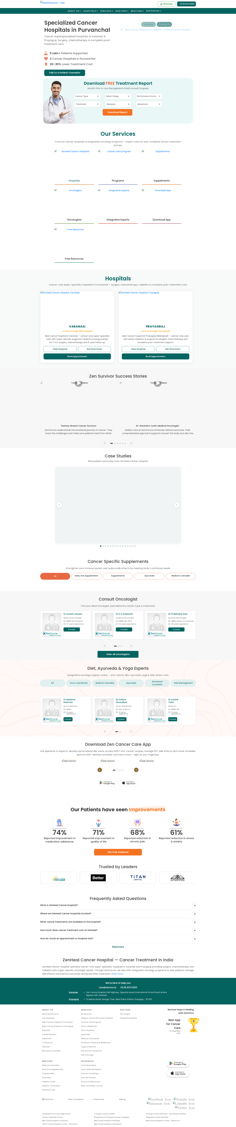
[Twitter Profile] (184, 1107)
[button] (112, 443)
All (55, 576)
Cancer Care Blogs (90, 1073)
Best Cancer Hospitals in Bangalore (107, 1124)
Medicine (47, 1061)
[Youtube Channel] (184, 1099)
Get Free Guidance (118, 852)
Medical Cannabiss (90, 1038)
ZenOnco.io (47, 1099)
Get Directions (94, 349)
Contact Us (47, 1042)
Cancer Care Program (91, 1022)
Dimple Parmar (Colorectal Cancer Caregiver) (111, 1117)
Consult (71, 629)
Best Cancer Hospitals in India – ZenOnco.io (163, 1120)
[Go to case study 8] (118, 546)
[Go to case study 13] (130, 546)
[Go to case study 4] (108, 546)
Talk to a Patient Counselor (65, 72)
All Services (86, 1014)
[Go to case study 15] (135, 546)
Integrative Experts (128, 1018)
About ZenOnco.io (50, 1014)
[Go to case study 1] (100, 546)
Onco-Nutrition (88, 1030)
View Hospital (60, 349)
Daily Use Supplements (52, 1069)
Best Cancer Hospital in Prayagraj (57, 1026)
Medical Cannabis (50, 1065)
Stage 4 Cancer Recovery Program (97, 1018)
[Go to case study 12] (128, 546)
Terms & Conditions (76, 1099)
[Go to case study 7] (115, 546)
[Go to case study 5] (110, 546)
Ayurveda (85, 1034)
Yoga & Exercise (88, 1047)
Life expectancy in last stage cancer (56, 1114)
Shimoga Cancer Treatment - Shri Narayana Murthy (166, 1114)
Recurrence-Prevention (91, 1051)
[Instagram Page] (159, 1103)
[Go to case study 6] (113, 546)
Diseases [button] (111, 104)
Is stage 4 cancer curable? (104, 1114)
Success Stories (88, 1077)
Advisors (46, 1030)
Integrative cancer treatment (157, 1117)
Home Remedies (88, 1065)
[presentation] (104, 443)
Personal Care (48, 1090)
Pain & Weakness (89, 1026)
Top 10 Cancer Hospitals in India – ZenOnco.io (59, 1124)
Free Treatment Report (91, 1069)
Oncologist (125, 1014)
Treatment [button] (81, 104)
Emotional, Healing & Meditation (96, 1042)
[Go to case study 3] (105, 546)
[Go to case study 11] (125, 546)
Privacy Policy (98, 1099)
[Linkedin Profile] (183, 1103)
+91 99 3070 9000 (128, 987)
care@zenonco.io (107, 987)
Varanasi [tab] (148, 24)
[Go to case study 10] (123, 546)
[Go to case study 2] (103, 546)
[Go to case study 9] (120, 546)
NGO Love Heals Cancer (92, 1086)
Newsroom (47, 1038)
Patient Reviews (49, 1034)
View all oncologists (118, 654)
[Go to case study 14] (132, 546)
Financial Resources (90, 1081)
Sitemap (122, 1099)
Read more (118, 946)
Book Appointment (77, 356)
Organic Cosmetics (51, 1086)
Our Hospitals (48, 1018)
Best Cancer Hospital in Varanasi (57, 1022)
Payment (46, 1047)
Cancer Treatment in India (52, 1117)
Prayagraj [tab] (164, 24)
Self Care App (87, 1055)
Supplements (48, 1073)
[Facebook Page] (160, 1099)
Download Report (117, 112)
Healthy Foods (48, 1081)
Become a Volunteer (51, 1051)
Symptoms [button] (142, 104)
